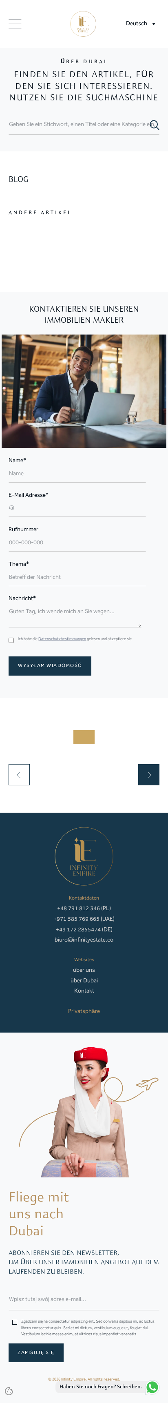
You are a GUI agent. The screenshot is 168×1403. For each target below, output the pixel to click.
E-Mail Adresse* (29, 495)
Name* (17, 461)
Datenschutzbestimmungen (62, 639)
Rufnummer (23, 529)
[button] (140, 24)
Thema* (19, 564)
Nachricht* (22, 598)
